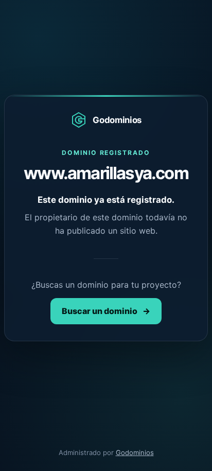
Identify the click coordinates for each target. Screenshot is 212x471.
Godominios (135, 452)
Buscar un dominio (106, 311)
